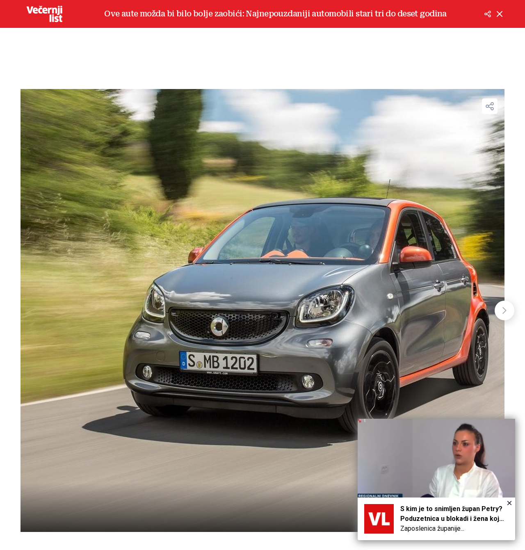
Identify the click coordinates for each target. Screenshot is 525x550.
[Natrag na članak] (499, 14)
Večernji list (44, 14)
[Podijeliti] (488, 14)
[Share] (490, 106)
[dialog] (436, 479)
